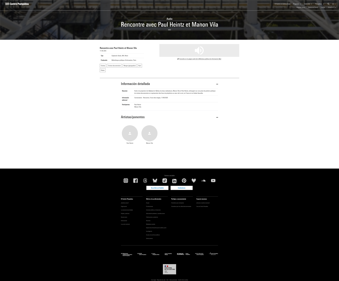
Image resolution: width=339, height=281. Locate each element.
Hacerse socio (124, 217)
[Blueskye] (155, 181)
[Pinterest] (184, 181)
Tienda (324, 7)
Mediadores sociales (150, 224)
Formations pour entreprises (177, 203)
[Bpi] (128, 255)
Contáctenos (181, 188)
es (333, 4)
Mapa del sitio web (161, 280)
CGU (167, 280)
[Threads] (145, 181)
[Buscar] (328, 4)
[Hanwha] (213, 255)
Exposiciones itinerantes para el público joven (156, 227)
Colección (307, 4)
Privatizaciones (149, 206)
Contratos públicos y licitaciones (153, 210)
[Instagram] (126, 181)
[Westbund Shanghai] (200, 255)
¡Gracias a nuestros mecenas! (203, 203)
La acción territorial (125, 224)
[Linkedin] (174, 181)
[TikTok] (165, 181)
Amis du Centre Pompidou (202, 206)
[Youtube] (213, 181)
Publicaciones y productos (152, 217)
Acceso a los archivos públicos (153, 235)
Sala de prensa (149, 238)
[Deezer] (194, 181)
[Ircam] (143, 255)
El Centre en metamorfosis (283, 4)
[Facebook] (135, 181)
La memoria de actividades (127, 210)
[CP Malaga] (169, 255)
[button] (169, 84)
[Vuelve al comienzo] (334, 276)
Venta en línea (313, 7)
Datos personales (173, 280)
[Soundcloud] (203, 181)
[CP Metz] (156, 255)
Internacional (124, 220)
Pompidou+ (318, 4)
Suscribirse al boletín (157, 188)
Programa (296, 4)
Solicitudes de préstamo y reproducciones (155, 213)
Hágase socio (302, 7)
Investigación (149, 231)
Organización (124, 206)
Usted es (331, 7)
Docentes (148, 220)
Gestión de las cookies (183, 280)
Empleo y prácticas (125, 213)
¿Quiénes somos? (125, 203)
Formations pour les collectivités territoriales (181, 206)
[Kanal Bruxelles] (185, 255)
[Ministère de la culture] (169, 269)
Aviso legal (153, 280)
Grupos (147, 203)
